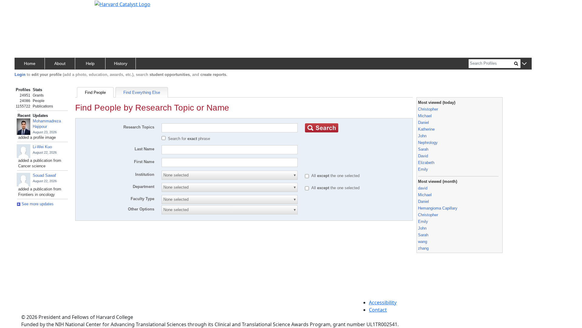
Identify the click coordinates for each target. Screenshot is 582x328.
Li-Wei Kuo (42, 147)
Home (29, 63)
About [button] (59, 63)
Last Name (144, 149)
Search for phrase (189, 138)
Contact (378, 309)
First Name (144, 161)
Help (90, 63)
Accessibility (382, 302)
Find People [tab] (95, 92)
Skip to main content (25, 7)
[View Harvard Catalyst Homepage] (122, 3)
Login (20, 74)
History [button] (120, 63)
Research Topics (138, 127)
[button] (524, 64)
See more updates (37, 204)
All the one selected (335, 175)
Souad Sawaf (44, 175)
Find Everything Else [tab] (141, 92)
